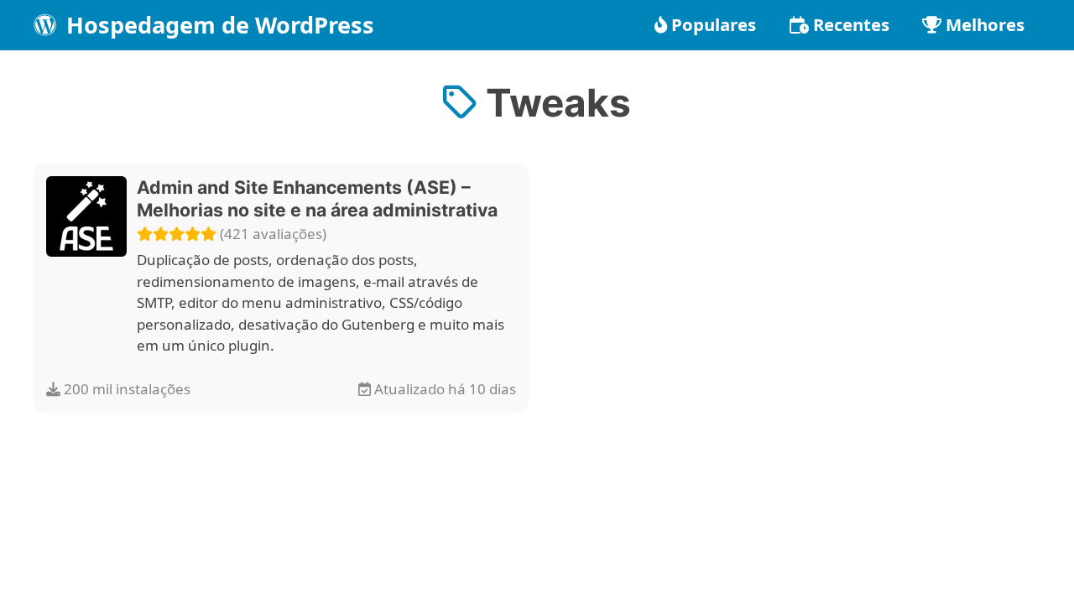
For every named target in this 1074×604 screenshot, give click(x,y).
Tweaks (554, 103)
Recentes (851, 24)
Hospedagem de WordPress (217, 24)
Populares (713, 24)
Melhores (985, 24)
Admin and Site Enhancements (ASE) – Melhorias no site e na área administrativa (317, 198)
